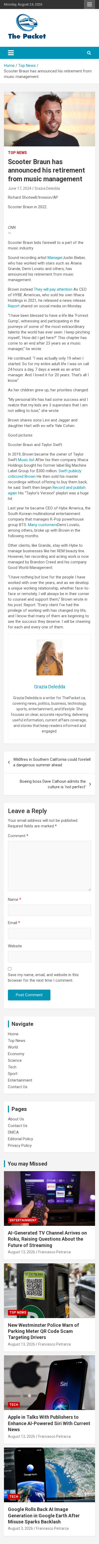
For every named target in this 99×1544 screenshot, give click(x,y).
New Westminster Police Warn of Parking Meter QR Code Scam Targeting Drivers (43, 1331)
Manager (55, 257)
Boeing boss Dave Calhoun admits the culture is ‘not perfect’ (53, 784)
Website (15, 946)
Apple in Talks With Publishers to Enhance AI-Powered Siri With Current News (49, 1423)
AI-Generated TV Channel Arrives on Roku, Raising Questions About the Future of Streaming (47, 1239)
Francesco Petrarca (54, 1252)
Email (14, 922)
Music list (26, 459)
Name (14, 899)
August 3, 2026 (20, 1528)
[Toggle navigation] (11, 53)
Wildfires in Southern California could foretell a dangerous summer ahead (52, 762)
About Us (16, 1119)
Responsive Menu (89, 4)
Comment (18, 835)
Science (15, 1060)
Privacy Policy (20, 1145)
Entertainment (20, 1080)
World (13, 1047)
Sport (12, 1073)
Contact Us (17, 1086)
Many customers (42, 524)
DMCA (13, 1132)
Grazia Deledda (47, 188)
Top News (17, 153)
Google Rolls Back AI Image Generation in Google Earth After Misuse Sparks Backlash (44, 1515)
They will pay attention (53, 289)
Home (13, 1034)
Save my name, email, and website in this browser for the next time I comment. (43, 977)
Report (14, 306)
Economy (16, 1053)
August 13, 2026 (21, 1252)
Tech (12, 1067)
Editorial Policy (20, 1139)
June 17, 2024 (19, 188)
